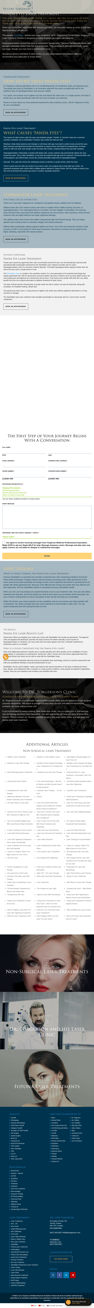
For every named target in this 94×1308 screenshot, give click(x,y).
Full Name (6, 447)
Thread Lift (14, 1207)
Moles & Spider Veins (18, 1239)
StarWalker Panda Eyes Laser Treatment (24, 1265)
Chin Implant (15, 1146)
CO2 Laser (14, 1234)
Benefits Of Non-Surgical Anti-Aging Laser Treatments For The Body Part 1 (49, 766)
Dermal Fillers (56, 1120)
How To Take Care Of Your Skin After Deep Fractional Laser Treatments (47, 824)
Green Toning (15, 1267)
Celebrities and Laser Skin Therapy (49, 772)
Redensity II (55, 1148)
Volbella (54, 1156)
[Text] (6, 657)
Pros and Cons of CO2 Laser (17, 873)
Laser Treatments (17, 1221)
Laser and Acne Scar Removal (48, 830)
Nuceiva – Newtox (17, 1173)
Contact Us (75, 1136)
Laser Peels (15, 1272)
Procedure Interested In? (13, 484)
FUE (12, 1151)
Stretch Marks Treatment (19, 1278)
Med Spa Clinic (77, 1125)
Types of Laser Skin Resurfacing (48, 894)
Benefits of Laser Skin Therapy (18, 763)
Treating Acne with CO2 (15, 894)
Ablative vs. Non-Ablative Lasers (48, 757)
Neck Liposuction (16, 1159)
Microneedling (15, 1191)
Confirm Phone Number (57, 471)
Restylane (54, 1143)
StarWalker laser (13, 274)
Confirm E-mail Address (58, 461)
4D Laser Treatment (17, 1262)
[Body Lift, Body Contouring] (47, 495)
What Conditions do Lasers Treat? (78, 910)
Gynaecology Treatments (19, 1209)
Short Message (8, 504)
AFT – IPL (14, 1224)
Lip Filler (54, 1130)
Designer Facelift (16, 1128)
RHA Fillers (55, 1138)
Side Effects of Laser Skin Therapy (78, 882)
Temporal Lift (15, 1141)
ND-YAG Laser (12, 858)
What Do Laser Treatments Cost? (19, 916)
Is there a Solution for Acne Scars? (19, 830)
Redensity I (55, 1146)
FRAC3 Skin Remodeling (19, 1254)
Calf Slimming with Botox (59, 1128)
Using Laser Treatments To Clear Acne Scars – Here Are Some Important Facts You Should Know (48, 904)
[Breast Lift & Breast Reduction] (47, 493)
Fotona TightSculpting (18, 1283)
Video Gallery (76, 1128)
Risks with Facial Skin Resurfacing (49, 876)
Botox (53, 1118)
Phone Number (8, 471)
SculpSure (14, 1178)
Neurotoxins (15, 1170)
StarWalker (19, 35)
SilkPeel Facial (16, 1204)
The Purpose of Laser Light (46, 888)
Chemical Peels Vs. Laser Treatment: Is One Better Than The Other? (78, 775)
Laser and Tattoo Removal (75, 830)
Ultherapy (14, 1201)
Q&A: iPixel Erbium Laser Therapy (78, 873)
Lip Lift (13, 1153)
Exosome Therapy (17, 1194)
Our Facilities (76, 1123)
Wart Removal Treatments (19, 1275)
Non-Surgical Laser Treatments (47, 971)
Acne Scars (15, 1226)
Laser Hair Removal (17, 1270)
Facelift (13, 1118)
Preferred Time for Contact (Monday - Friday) (20, 533)
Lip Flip (13, 1176)
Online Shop (76, 1138)
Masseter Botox (56, 1151)
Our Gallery (75, 1120)
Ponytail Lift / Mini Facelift (19, 1130)
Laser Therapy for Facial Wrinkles (78, 839)
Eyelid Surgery (16, 1136)
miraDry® (14, 1186)
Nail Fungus (15, 1280)
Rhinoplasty (15, 1120)
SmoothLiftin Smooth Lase (19, 1252)
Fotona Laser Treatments (47, 1086)
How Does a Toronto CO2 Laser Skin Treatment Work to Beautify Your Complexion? (48, 815)
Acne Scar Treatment (18, 1189)
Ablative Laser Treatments (16, 757)
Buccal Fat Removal (17, 1143)
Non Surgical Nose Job (59, 1125)
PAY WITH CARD (61, 1259)
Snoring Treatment (17, 1260)
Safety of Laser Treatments (76, 876)
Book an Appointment (16, 112)
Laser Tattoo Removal (45, 839)
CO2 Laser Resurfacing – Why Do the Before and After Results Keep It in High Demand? (49, 784)
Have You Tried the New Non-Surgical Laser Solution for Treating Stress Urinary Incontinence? (48, 806)
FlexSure (14, 1181)
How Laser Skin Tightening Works (78, 812)
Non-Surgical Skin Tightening (47, 858)
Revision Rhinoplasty (18, 1123)
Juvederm (54, 1123)
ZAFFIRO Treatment (18, 1285)
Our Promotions (77, 1141)
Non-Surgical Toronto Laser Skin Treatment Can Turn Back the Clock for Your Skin (78, 861)
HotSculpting (15, 1249)
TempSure (14, 1183)
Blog (73, 1130)
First (4, 455)
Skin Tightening (16, 1231)
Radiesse (54, 1136)
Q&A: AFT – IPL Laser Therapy (48, 873)
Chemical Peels (16, 1199)
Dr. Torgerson (76, 1118)
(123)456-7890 (7, 479)
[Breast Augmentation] (47, 490)
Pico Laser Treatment (18, 1242)
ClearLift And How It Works (16, 781)
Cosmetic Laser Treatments (76, 790)
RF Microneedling (17, 1196)
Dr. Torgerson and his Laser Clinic (47, 1031)
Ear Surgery (15, 1133)
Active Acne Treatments (19, 1257)
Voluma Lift (55, 1161)
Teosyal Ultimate (56, 1159)
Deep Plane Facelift (17, 1125)
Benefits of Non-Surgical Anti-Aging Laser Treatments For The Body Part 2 (79, 766)
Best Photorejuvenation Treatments (19, 772)
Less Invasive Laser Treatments (48, 852)
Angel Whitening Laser (18, 1229)
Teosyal (54, 1153)
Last (50, 455)
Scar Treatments (43, 882)
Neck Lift (14, 1156)
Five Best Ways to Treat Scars (18, 803)
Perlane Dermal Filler (58, 1141)
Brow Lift (14, 1138)
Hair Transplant (16, 1148)
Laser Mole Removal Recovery (18, 833)
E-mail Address (8, 461)
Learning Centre (77, 1133)
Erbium (39, 796)
